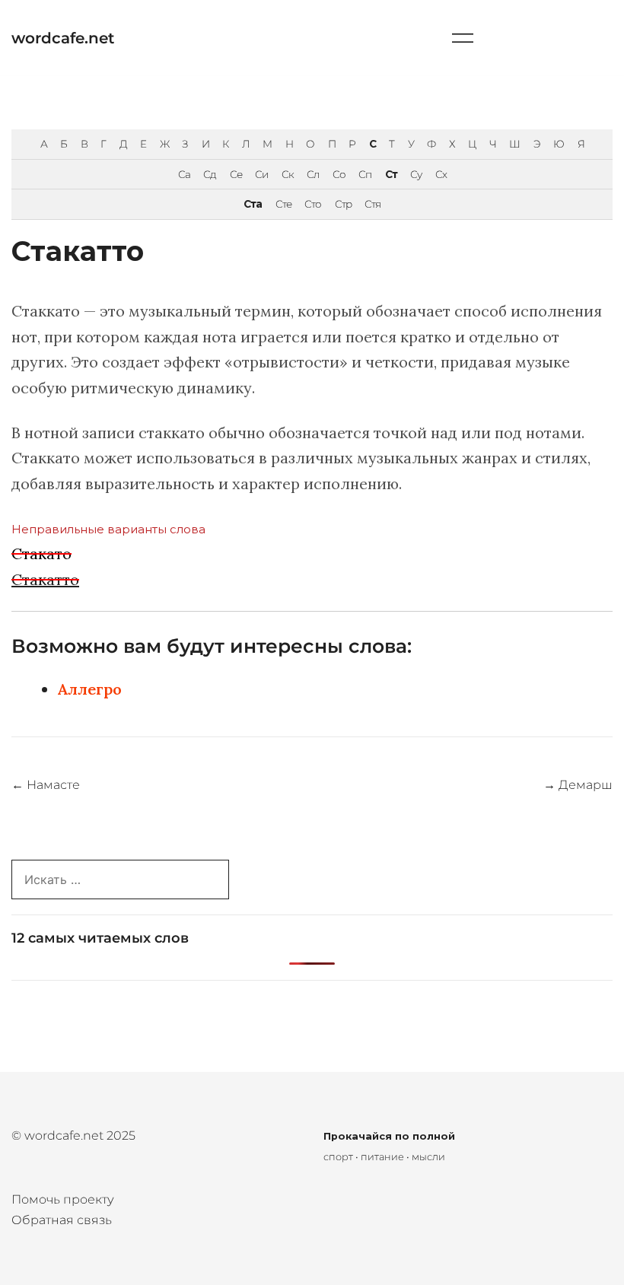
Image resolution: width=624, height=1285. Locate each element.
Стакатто (45, 579)
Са (184, 174)
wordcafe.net (62, 38)
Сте (283, 204)
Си (261, 174)
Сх (441, 174)
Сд (209, 174)
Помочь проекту (62, 1199)
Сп (364, 174)
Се (236, 174)
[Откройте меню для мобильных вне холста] (462, 37)
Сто (312, 204)
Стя (372, 204)
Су (416, 174)
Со (339, 174)
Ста (253, 204)
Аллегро (89, 688)
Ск (288, 174)
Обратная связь (61, 1220)
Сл (313, 174)
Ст (391, 174)
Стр (343, 204)
